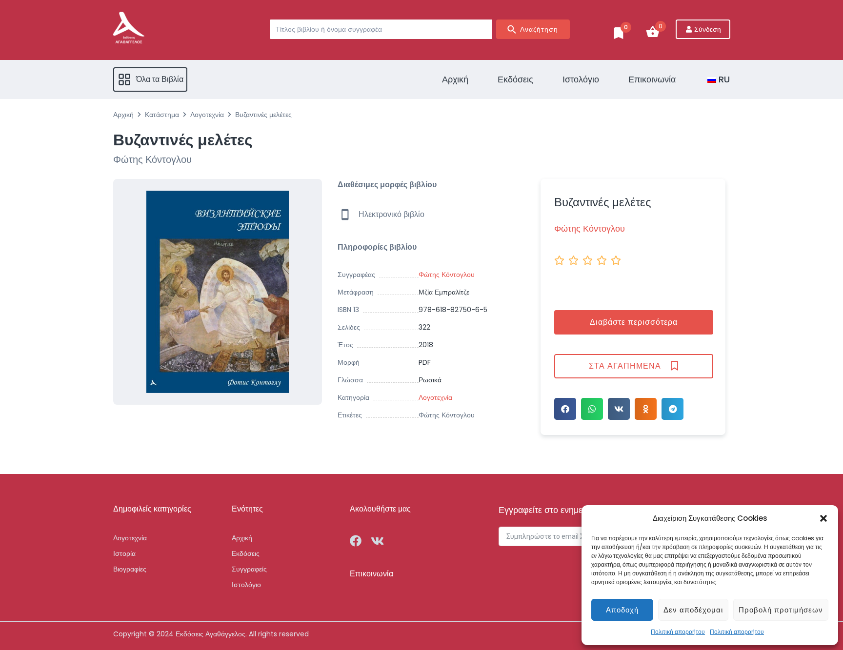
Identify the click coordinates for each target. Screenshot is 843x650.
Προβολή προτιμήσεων (781, 610)
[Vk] (377, 541)
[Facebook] (355, 541)
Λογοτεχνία (207, 114)
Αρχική (123, 114)
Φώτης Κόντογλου (447, 415)
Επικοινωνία (371, 573)
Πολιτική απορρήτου (678, 632)
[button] (823, 518)
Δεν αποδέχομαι (693, 610)
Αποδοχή (622, 610)
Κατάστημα (162, 114)
